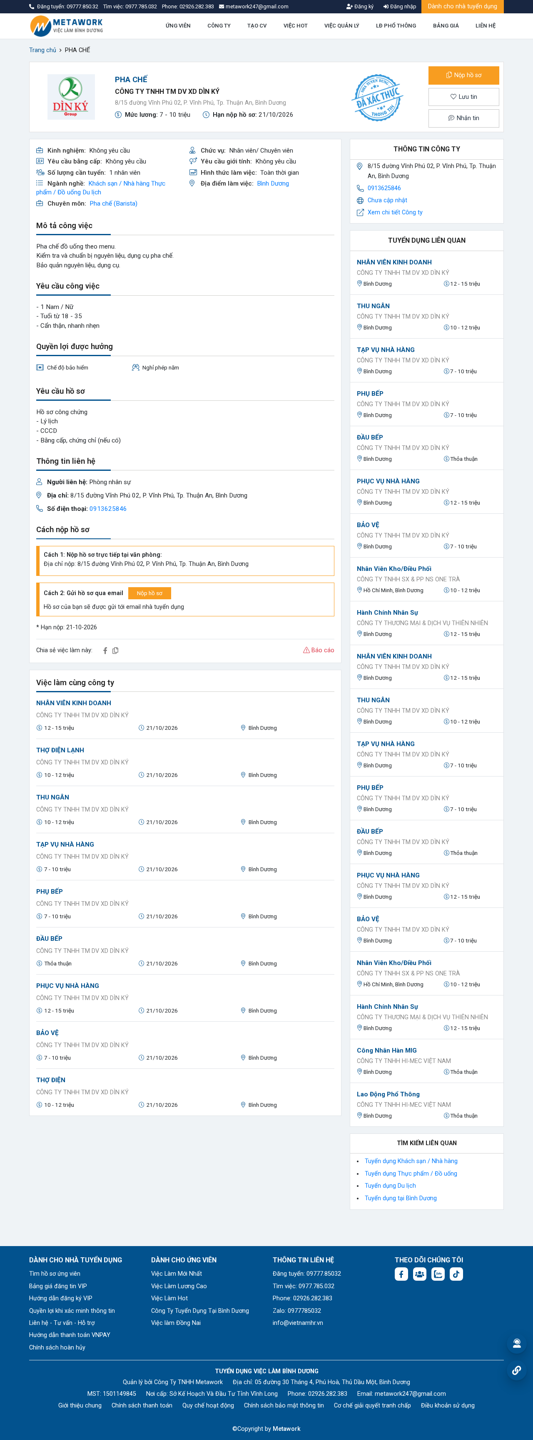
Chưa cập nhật (387, 200)
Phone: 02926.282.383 (302, 1298)
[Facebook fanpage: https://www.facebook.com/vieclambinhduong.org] (401, 1274)
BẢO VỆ (47, 1033)
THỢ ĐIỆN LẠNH (60, 750)
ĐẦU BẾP (49, 938)
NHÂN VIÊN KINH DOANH (73, 703)
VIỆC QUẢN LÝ (341, 26)
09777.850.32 (83, 6)
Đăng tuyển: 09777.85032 (307, 1273)
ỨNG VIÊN (178, 26)
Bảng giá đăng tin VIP (58, 1286)
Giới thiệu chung (80, 1405)
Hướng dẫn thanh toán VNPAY (69, 1335)
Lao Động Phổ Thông (388, 1094)
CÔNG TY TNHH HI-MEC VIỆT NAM (404, 1061)
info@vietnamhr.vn (298, 1323)
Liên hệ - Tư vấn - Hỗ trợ (62, 1323)
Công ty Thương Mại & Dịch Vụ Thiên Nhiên (422, 623)
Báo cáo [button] (322, 650)
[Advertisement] (185, 1181)
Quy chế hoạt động (208, 1405)
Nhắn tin (467, 118)
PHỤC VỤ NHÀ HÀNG (67, 986)
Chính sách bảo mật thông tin (284, 1405)
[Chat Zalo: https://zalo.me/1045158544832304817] (438, 1274)
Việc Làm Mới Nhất (176, 1273)
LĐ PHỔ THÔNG (396, 26)
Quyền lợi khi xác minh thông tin (72, 1310)
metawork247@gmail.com (410, 1393)
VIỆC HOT (296, 26)
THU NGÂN (52, 797)
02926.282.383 (196, 6)
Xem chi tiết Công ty (395, 212)
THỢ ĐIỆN (50, 1080)
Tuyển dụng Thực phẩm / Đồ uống (411, 1173)
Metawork (287, 1428)
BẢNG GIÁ (446, 26)
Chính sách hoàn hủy (57, 1347)
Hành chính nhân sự (387, 612)
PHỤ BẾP (49, 891)
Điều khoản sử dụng (448, 1405)
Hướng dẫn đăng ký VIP (60, 1298)
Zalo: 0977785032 (297, 1310)
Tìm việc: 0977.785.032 (303, 1286)
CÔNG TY (219, 26)
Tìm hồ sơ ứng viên (54, 1273)
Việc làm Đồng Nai (176, 1323)
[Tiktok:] (456, 1274)
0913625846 (108, 509)
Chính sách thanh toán (142, 1405)
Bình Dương (273, 183)
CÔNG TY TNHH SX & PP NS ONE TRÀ (408, 579)
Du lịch (91, 192)
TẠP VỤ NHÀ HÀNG (65, 844)
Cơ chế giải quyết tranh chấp (372, 1405)
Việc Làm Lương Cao (179, 1286)
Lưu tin (467, 97)
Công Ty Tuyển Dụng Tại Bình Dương (200, 1310)
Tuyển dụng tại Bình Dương (401, 1198)
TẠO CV (256, 26)
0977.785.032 (141, 6)
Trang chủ (42, 50)
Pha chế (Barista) (113, 203)
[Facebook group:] (419, 1274)
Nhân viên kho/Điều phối (394, 569)
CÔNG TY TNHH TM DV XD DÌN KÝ (167, 91)
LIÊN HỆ (486, 26)
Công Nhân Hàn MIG (387, 1050)
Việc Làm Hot (169, 1298)
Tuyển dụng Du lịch (390, 1185)
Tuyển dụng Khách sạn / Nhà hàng (411, 1161)
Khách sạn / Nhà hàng (118, 183)
